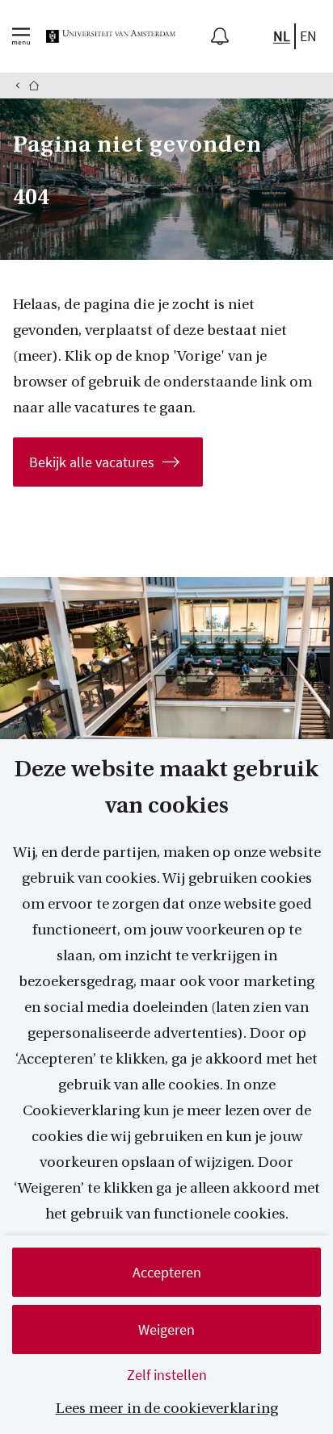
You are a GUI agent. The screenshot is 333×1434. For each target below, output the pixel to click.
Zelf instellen (167, 1374)
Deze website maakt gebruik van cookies (166, 787)
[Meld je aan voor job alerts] (220, 36)
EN (308, 36)
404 (31, 197)
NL (281, 36)
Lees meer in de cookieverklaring (167, 1408)
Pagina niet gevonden (137, 144)
